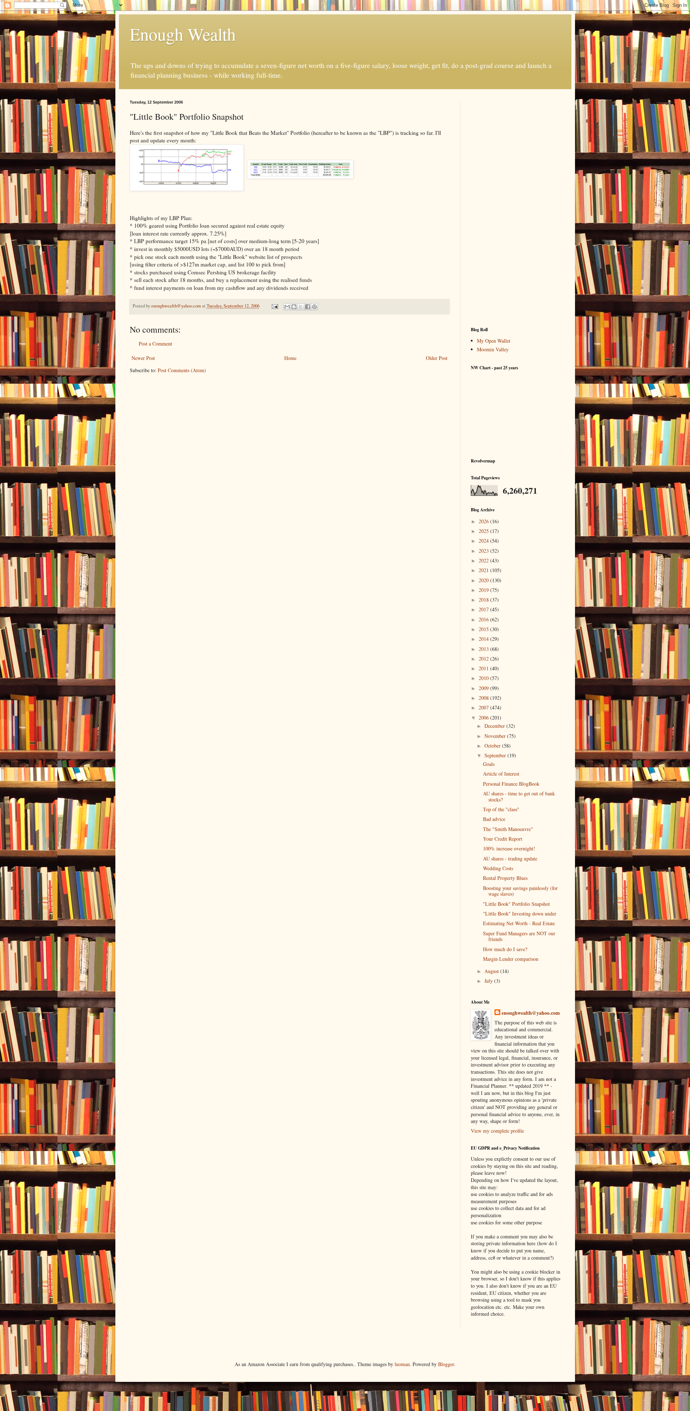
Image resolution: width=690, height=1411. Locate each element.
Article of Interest (501, 773)
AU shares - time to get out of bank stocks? (519, 796)
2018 (484, 599)
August (492, 971)
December (495, 725)
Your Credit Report (502, 838)
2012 (484, 658)
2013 (484, 648)
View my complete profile (497, 1130)
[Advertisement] (516, 208)
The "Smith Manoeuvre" (508, 829)
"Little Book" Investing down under (519, 913)
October (493, 745)
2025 (484, 531)
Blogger (446, 1364)
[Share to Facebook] (307, 306)
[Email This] (287, 306)
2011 (484, 668)
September (495, 755)
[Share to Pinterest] (314, 306)
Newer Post (143, 358)
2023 (484, 550)
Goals (488, 764)
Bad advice (494, 819)
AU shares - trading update (510, 858)
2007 (484, 707)
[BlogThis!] (294, 306)
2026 (484, 521)
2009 (484, 688)
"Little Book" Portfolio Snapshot (516, 903)
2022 (484, 560)
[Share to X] (300, 306)
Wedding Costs (498, 868)
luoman (402, 1364)
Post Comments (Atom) (182, 370)
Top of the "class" (501, 809)
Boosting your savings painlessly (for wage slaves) (520, 891)
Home (290, 358)
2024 (484, 540)
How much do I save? (505, 949)
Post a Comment (155, 343)
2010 (484, 678)
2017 (484, 609)
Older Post (436, 358)
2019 (484, 589)
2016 (484, 619)
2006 (484, 717)
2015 (484, 629)
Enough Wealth (183, 33)
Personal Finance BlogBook (511, 783)
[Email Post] (274, 306)
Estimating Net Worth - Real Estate (519, 923)
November (495, 735)
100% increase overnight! (509, 848)
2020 (484, 580)
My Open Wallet (493, 340)
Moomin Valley (493, 349)
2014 (484, 638)
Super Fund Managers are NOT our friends (519, 936)
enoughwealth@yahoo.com (531, 1013)
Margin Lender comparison (510, 958)
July (489, 980)
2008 (484, 697)
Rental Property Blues (505, 878)
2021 (484, 570)
